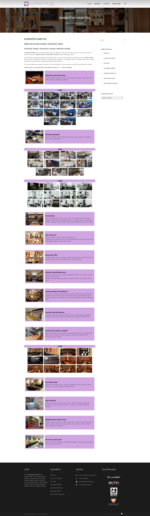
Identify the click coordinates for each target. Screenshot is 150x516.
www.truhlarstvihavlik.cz (85, 485)
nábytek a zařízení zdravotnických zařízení (47, 54)
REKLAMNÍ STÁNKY (109, 78)
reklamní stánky (89, 57)
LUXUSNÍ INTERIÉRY (109, 58)
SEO (106, 513)
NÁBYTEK (106, 53)
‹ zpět (59, 90)
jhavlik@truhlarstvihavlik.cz (86, 481)
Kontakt (106, 4)
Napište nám (116, 4)
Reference (97, 4)
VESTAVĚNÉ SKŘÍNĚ (109, 68)
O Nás (89, 4)
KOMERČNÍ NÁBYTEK (110, 73)
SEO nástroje (117, 513)
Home (67, 23)
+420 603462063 (83, 478)
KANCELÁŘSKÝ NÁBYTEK (111, 83)
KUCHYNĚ (106, 63)
